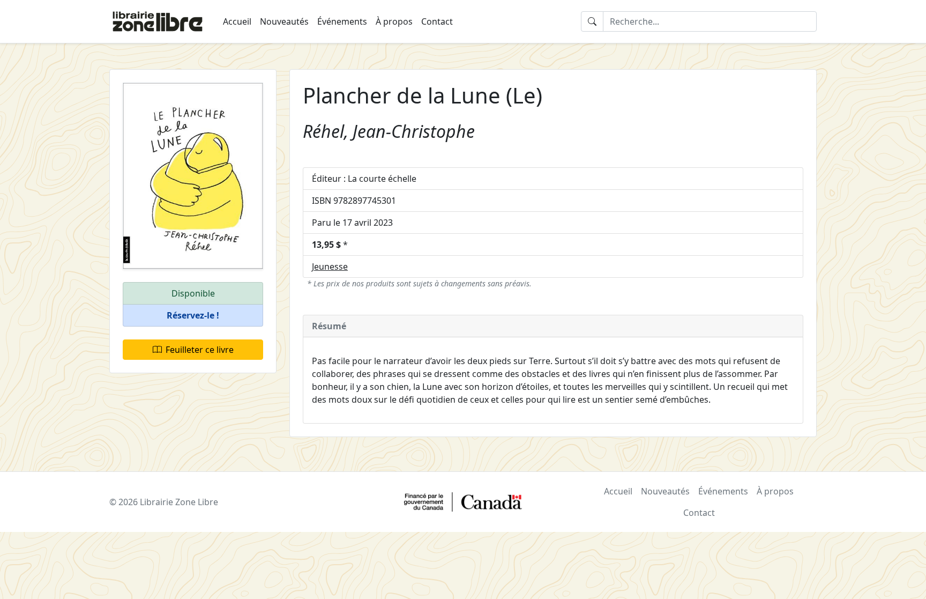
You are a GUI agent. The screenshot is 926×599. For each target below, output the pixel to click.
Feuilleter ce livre (200, 350)
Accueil (237, 21)
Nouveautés (284, 21)
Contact (437, 21)
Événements (342, 21)
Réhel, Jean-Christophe (389, 131)
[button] (193, 316)
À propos (394, 21)
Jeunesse (330, 266)
